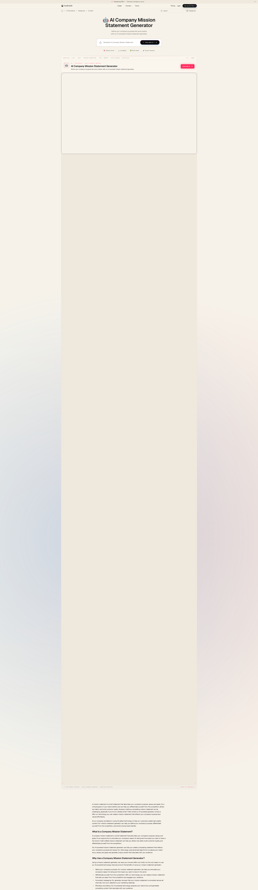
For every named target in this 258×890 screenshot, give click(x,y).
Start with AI (186, 66)
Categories (81, 11)
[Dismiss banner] (255, 1)
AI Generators (70, 11)
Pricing (173, 6)
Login (178, 6)
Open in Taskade (187, 787)
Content (90, 11)
